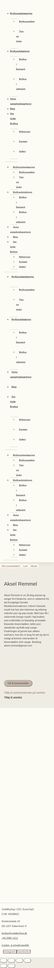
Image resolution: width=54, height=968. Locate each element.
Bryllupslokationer (20, 51)
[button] (24, 692)
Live (25, 566)
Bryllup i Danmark (21, 64)
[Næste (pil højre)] (11, 966)
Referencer (24, 131)
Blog (15, 237)
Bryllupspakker (27, 21)
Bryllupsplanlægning (21, 13)
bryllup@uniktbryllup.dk (14, 933)
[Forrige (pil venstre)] (3, 966)
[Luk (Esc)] (27, 960)
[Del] (19, 960)
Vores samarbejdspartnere (20, 101)
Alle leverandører (11, 566)
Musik (34, 566)
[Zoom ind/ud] (3, 960)
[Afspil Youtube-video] (27, 660)
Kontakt (23, 141)
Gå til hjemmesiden (18, 683)
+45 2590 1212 (10, 938)
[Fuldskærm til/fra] (11, 960)
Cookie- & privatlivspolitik (15, 945)
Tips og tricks (20, 36)
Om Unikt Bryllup (14, 118)
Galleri (22, 151)
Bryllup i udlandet (21, 84)
